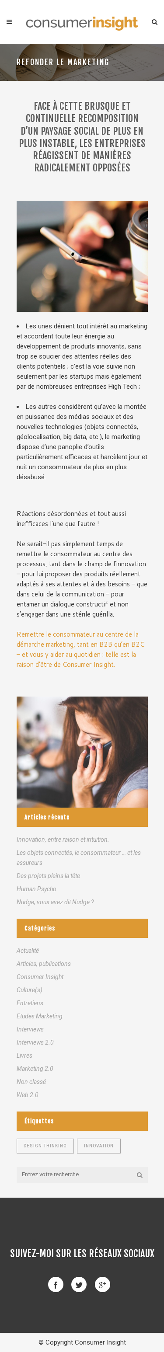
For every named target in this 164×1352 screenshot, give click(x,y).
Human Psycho (36, 888)
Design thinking (45, 1145)
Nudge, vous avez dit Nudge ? (55, 902)
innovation (99, 1145)
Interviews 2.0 (35, 1042)
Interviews (30, 1029)
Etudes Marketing (40, 1016)
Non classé (31, 1081)
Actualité (28, 950)
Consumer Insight (40, 976)
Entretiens (30, 1003)
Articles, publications (44, 963)
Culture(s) (29, 989)
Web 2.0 (27, 1094)
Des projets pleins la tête (48, 875)
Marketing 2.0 (35, 1068)
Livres (24, 1055)
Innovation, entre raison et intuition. (63, 839)
